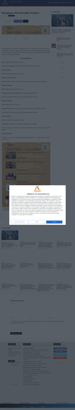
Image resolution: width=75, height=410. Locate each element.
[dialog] (37, 205)
